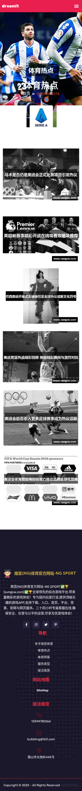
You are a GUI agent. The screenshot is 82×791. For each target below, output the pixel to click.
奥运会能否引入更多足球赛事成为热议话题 (41, 420)
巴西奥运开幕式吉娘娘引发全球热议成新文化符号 (41, 298)
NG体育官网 (69, 785)
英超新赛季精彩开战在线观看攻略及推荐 (41, 237)
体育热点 (44, 650)
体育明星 (44, 657)
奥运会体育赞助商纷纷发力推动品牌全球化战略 (41, 481)
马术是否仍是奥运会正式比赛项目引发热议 (41, 176)
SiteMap (42, 690)
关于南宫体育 (44, 644)
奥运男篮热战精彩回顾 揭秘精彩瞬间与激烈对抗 (41, 359)
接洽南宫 (44, 670)
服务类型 (44, 664)
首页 (26, 93)
